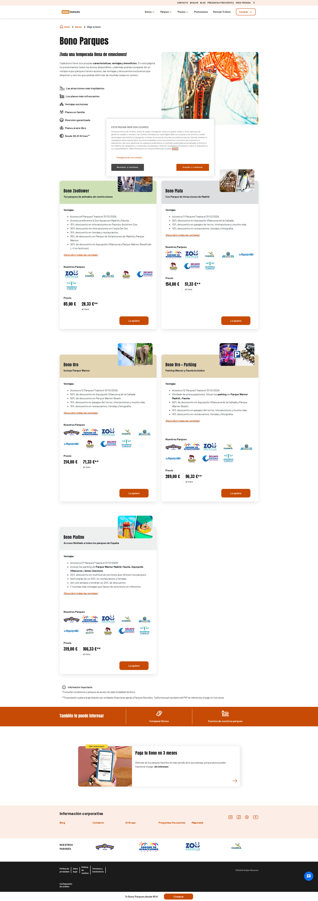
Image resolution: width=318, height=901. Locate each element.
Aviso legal (75, 870)
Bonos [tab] (148, 11)
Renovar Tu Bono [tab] (222, 11)
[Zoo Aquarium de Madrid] (192, 846)
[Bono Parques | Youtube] (255, 817)
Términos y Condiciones (98, 870)
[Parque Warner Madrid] (105, 846)
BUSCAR (194, 2)
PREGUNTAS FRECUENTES (221, 2)
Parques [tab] (164, 11)
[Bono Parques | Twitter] (247, 817)
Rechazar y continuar (127, 167)
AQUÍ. (175, 149)
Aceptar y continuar (193, 167)
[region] (160, 147)
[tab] (245, 12)
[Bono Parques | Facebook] (239, 817)
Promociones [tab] (201, 11)
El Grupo (131, 822)
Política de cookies (85, 870)
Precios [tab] (181, 11)
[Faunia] (236, 846)
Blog (62, 822)
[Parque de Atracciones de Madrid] (148, 846)
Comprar (243, 11)
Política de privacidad (64, 870)
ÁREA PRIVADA (243, 2)
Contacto (98, 822)
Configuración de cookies (66, 885)
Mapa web (197, 822)
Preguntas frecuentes (172, 822)
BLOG (203, 2)
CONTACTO (182, 2)
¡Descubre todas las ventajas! (182, 234)
